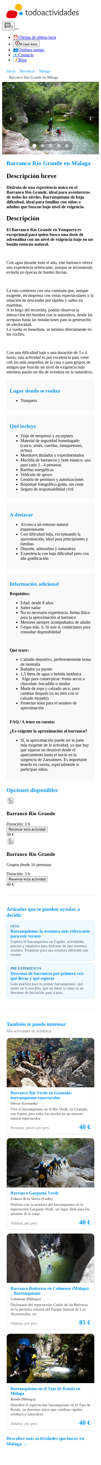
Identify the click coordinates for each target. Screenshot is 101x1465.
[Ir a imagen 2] (42, 146)
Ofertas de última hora (34, 37)
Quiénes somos (28, 49)
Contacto (23, 55)
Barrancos (27, 71)
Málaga (44, 71)
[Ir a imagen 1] (34, 146)
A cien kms (28, 44)
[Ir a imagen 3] (51, 146)
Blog (20, 60)
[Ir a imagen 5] (67, 146)
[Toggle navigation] (17, 29)
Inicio (10, 71)
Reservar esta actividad (27, 829)
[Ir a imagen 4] (59, 146)
